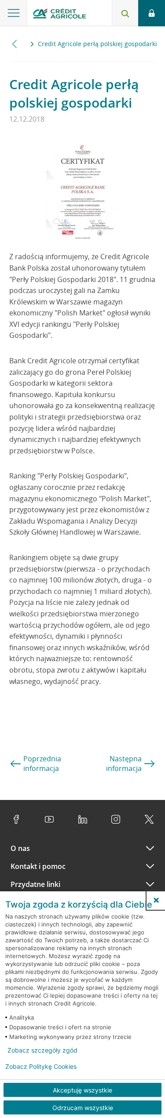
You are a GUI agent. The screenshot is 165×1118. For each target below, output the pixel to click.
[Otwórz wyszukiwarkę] (125, 13)
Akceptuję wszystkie (82, 1090)
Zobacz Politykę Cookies (41, 1066)
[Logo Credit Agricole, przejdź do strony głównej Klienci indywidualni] (59, 14)
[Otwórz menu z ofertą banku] (13, 13)
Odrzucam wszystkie (82, 1107)
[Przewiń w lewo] (14, 43)
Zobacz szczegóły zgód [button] (42, 1050)
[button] (156, 900)
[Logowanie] (151, 13)
